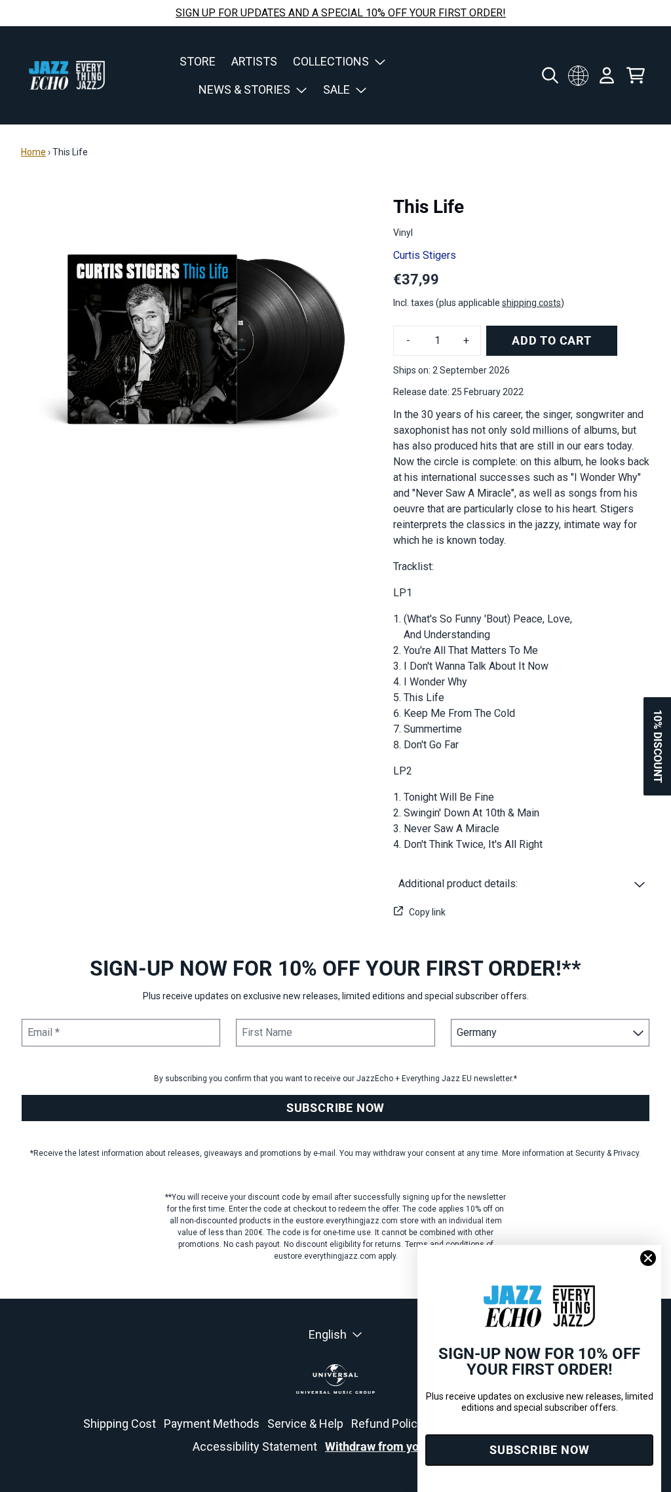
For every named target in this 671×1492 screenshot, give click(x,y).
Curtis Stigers (424, 255)
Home (33, 152)
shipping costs (531, 302)
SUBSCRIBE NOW (335, 1108)
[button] (521, 884)
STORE (198, 61)
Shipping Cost (119, 1423)
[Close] (648, 1258)
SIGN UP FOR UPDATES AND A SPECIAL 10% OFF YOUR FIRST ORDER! (341, 13)
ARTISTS (254, 61)
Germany (578, 75)
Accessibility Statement (255, 1446)
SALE (336, 89)
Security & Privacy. (608, 1153)
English (328, 1334)
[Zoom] (194, 332)
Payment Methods (211, 1423)
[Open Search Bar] (549, 75)
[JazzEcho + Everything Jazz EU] (67, 75)
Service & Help (305, 1423)
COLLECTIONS (331, 61)
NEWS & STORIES (244, 89)
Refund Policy (387, 1423)
